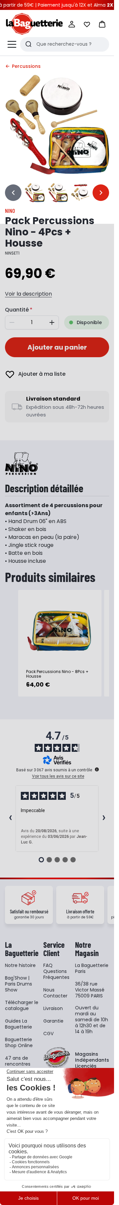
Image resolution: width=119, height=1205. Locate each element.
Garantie (53, 1021)
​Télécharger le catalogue (21, 1005)
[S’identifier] (72, 24)
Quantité (17, 309)
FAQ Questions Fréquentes (56, 971)
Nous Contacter (55, 993)
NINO (10, 210)
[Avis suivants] (103, 818)
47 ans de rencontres (17, 1061)
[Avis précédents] (10, 818)
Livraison (53, 1008)
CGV (48, 1033)
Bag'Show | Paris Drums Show (18, 984)
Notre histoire (20, 965)
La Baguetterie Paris (91, 968)
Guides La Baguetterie (18, 1024)
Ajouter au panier (57, 347)
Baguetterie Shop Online (19, 1042)
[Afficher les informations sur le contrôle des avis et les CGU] (96, 769)
